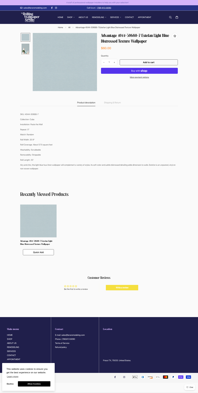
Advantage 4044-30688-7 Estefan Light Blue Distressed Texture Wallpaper (36, 242)
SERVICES (114, 17)
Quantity (104, 56)
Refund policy (61, 347)
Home (60, 27)
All (69, 27)
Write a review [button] (122, 287)
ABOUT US (83, 17)
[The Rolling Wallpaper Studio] (30, 17)
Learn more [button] (12, 376)
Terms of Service (62, 343)
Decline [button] (10, 384)
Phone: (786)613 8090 (65, 339)
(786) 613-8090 (104, 8)
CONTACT (129, 17)
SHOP (69, 17)
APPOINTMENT (144, 17)
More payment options (139, 77)
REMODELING (98, 17)
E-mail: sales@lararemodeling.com (70, 335)
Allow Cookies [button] (34, 384)
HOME (60, 17)
